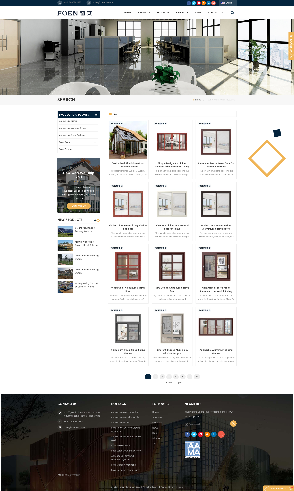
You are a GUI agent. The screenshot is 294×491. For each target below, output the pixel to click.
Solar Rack (64, 142)
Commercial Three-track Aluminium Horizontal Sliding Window (216, 289)
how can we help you (78, 175)
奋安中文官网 (73, 475)
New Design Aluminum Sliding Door (172, 289)
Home (127, 13)
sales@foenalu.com (103, 2)
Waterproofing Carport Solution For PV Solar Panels (86, 285)
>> (197, 376)
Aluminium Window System (73, 128)
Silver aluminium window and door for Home (172, 227)
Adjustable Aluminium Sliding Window (216, 351)
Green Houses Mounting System (87, 257)
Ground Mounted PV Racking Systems (85, 230)
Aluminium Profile (68, 121)
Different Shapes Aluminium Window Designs (172, 351)
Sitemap (156, 438)
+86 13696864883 (72, 2)
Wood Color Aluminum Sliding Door (128, 289)
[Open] (291, 46)
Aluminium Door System (72, 135)
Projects (182, 13)
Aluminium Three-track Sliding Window (128, 351)
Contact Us (216, 13)
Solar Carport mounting (123, 465)
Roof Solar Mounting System (126, 451)
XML (154, 443)
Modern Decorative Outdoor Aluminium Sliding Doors (216, 227)
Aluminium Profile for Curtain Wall (126, 438)
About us (157, 417)
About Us (144, 13)
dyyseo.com (177, 487)
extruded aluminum (121, 445)
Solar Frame (65, 149)
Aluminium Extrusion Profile (125, 417)
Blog (154, 433)
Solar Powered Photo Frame (125, 470)
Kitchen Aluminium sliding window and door (128, 227)
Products (163, 13)
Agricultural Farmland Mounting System (122, 457)
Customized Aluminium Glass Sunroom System (128, 165)
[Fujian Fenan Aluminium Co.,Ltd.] (74, 13)
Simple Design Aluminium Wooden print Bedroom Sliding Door (172, 165)
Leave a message (278, 488)
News (198, 13)
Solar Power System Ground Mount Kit (125, 429)
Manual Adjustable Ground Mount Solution (86, 243)
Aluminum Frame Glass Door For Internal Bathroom (216, 165)
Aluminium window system (125, 412)
